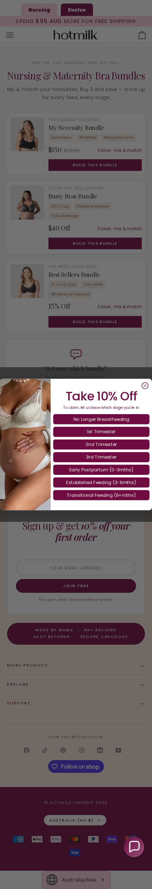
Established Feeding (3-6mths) (101, 482)
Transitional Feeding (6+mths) (101, 495)
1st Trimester (101, 431)
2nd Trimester (101, 444)
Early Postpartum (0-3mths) (101, 469)
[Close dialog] (145, 385)
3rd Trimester (101, 457)
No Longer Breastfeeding (101, 419)
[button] (134, 847)
